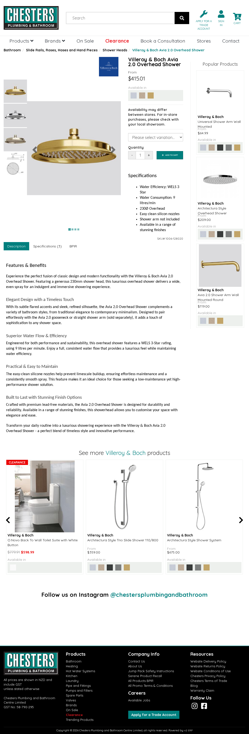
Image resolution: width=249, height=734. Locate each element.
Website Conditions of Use (210, 671)
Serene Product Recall (145, 676)
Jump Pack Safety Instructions (151, 671)
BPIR (73, 246)
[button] (201, 20)
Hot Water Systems (80, 671)
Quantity (136, 147)
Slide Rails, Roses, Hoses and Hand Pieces (62, 50)
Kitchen (71, 676)
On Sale (85, 41)
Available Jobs (139, 700)
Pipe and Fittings (78, 686)
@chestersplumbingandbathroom (159, 594)
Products (19, 41)
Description (16, 246)
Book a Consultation (163, 41)
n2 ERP (188, 730)
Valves (71, 700)
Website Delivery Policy (208, 661)
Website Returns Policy (207, 666)
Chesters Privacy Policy (207, 676)
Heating (72, 666)
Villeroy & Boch (126, 452)
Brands (53, 41)
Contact (231, 41)
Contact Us (136, 661)
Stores (204, 41)
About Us (135, 666)
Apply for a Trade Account (153, 715)
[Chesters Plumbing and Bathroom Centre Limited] (31, 18)
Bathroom (12, 50)
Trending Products (79, 720)
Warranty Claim (202, 690)
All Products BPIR (140, 681)
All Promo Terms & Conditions (150, 686)
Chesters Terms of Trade (208, 681)
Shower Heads (115, 50)
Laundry (72, 681)
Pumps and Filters (79, 690)
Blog (194, 686)
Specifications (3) (47, 246)
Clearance (117, 41)
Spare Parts (74, 695)
